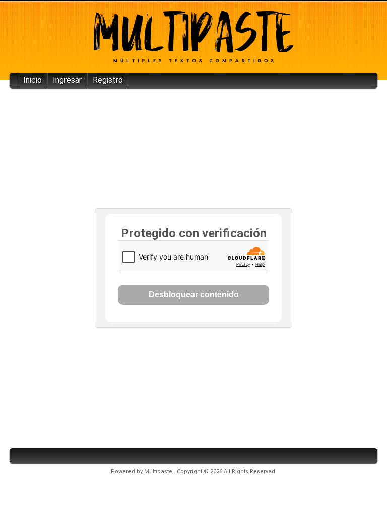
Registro (108, 80)
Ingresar (67, 80)
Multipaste (159, 471)
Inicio (32, 80)
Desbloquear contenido (194, 294)
